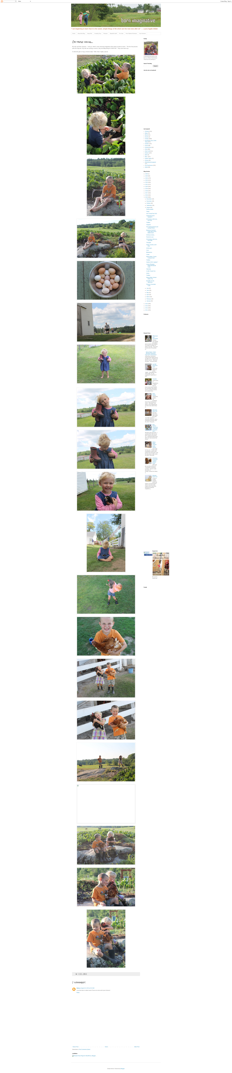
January (149, 301)
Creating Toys (97, 33)
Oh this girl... (149, 248)
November (149, 201)
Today (147, 211)
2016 (146, 195)
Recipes (105, 33)
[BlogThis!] (81, 974)
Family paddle (149, 209)
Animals (147, 131)
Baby (146, 133)
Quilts (146, 167)
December (149, 199)
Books (146, 135)
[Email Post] (76, 973)
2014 (146, 303)
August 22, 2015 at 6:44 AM (87, 988)
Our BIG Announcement (155, 366)
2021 (146, 184)
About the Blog (81, 33)
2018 (146, 190)
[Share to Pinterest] (86, 974)
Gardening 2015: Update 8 (150, 216)
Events (146, 137)
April (148, 294)
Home (73, 33)
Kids (146, 149)
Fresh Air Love (149, 237)
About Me (89, 33)
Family (146, 138)
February (149, 299)
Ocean (146, 160)
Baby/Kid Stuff (113, 33)
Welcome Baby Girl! (154, 410)
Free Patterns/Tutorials (131, 33)
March (148, 296)
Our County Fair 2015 (151, 213)
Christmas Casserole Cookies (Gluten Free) (155, 460)
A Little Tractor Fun (151, 271)
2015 (146, 197)
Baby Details (154, 394)
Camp (147, 254)
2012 (146, 308)
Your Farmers (142, 33)
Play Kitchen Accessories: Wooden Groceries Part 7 (155, 428)
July (148, 288)
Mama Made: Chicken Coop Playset (154, 444)
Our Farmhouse (149, 165)
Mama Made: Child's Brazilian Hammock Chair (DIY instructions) (150, 353)
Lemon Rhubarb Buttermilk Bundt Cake (151, 266)
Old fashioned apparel (150, 162)
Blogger (123, 1068)
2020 (146, 186)
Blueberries (149, 252)
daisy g (78, 988)
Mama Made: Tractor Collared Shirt (151, 257)
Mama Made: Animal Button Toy (151, 278)
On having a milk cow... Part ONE (152, 240)
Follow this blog (149, 554)
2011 (146, 310)
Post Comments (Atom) (84, 1049)
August (148, 207)
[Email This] (79, 974)
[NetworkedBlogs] (146, 553)
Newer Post (75, 1046)
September (149, 205)
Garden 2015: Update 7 (152, 262)
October (149, 203)
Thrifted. (148, 222)
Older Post (136, 1046)
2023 (146, 180)
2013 (146, 305)
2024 (146, 178)
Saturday (148, 269)
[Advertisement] (106, 1032)
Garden (147, 143)
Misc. (146, 156)
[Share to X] (82, 974)
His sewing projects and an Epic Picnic (152, 227)
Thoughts (148, 242)
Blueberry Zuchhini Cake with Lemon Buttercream (151, 232)
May (148, 292)
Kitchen (147, 153)
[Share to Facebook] (84, 974)
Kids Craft (147, 151)
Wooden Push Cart (154, 476)
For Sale (121, 33)
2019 (146, 188)
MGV (146, 154)
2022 (146, 182)
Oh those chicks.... (150, 235)
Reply (78, 992)
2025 (146, 176)
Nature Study (148, 158)
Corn (147, 250)
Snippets (148, 224)
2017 (146, 193)
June (148, 290)
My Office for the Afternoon (150, 281)
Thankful (154, 379)
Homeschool (148, 147)
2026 (146, 174)
